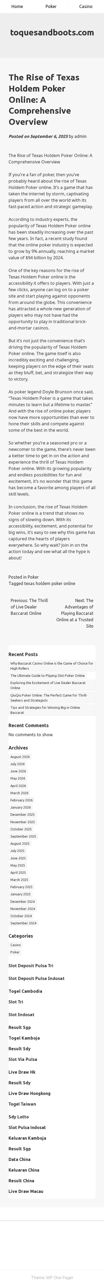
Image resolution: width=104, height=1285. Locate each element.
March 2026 (19, 793)
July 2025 (17, 850)
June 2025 (18, 858)
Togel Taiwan (22, 1104)
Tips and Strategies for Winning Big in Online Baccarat (45, 710)
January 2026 (20, 807)
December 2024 (22, 901)
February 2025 (21, 887)
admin (80, 136)
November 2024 (22, 909)
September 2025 (23, 836)
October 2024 (21, 916)
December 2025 (22, 814)
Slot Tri (16, 1002)
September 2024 (23, 923)
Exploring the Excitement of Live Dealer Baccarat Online (48, 685)
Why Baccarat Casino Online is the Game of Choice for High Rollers (51, 665)
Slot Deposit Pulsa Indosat (37, 978)
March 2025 (19, 880)
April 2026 (18, 786)
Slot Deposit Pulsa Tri (31, 966)
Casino (86, 6)
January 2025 (20, 894)
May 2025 (17, 865)
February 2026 (21, 800)
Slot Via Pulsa (23, 1059)
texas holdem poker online (49, 583)
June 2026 (18, 771)
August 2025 (20, 843)
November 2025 (22, 822)
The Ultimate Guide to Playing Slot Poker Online (47, 675)
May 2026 (17, 778)
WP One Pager (59, 1277)
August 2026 (20, 757)
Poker (51, 6)
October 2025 (21, 829)
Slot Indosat (21, 1015)
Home (17, 6)
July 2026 (17, 764)
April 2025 (18, 872)
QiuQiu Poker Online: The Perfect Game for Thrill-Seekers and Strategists (48, 697)
